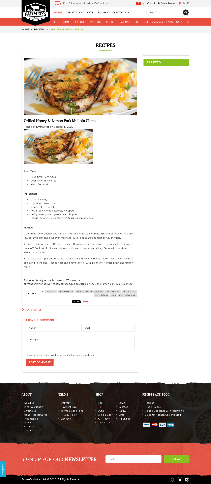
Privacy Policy (69, 415)
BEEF (54, 22)
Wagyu (122, 410)
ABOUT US (73, 12)
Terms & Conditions (72, 410)
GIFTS (89, 12)
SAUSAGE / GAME (162, 22)
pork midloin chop (127, 295)
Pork (100, 407)
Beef (100, 403)
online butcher (101, 295)
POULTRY (95, 22)
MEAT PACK (125, 22)
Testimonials (31, 418)
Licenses (66, 418)
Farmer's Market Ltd (34, 479)
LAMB (65, 22)
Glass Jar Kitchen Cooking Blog (163, 415)
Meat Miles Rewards (35, 415)
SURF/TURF (141, 22)
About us (29, 403)
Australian (51, 291)
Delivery (65, 403)
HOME (58, 12)
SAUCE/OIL (182, 22)
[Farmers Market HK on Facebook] (173, 479)
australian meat (66, 291)
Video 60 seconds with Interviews (164, 410)
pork (114, 295)
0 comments (30, 293)
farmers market (113, 291)
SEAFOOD (79, 22)
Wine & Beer (105, 415)
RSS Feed (153, 62)
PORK (109, 22)
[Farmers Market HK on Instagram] (186, 479)
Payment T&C (69, 407)
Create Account (168, 3)
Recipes (39, 29)
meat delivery (129, 291)
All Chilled (124, 418)
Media (27, 422)
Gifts (121, 415)
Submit (176, 459)
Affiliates (29, 426)
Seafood (123, 407)
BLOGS (102, 12)
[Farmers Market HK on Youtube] (180, 479)
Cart (185, 3)
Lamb (122, 403)
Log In (153, 3)
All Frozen (104, 418)
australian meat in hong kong (89, 291)
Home (25, 29)
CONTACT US (121, 12)
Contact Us (30, 430)
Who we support (33, 407)
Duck (101, 410)
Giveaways (30, 410)
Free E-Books (153, 407)
